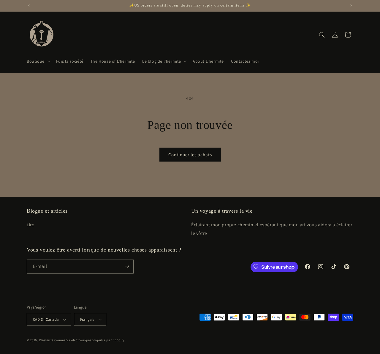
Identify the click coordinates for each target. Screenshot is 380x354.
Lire (30, 224)
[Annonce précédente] (28, 5)
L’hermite (46, 340)
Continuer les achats (190, 154)
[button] (38, 61)
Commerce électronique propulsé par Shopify (89, 340)
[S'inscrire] (126, 266)
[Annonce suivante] (351, 5)
